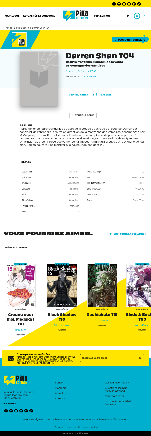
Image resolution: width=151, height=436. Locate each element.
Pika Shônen (22, 27)
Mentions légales (33, 419)
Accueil (9, 27)
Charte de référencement (113, 419)
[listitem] (113, 3)
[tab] (12, 15)
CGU (48, 419)
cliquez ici (48, 363)
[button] (129, 39)
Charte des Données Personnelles (74, 419)
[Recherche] (128, 16)
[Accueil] (75, 16)
